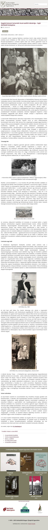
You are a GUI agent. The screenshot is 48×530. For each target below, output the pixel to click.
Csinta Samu (5, 31)
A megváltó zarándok (10, 442)
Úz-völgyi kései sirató (10, 440)
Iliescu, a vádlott (9, 438)
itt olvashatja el (17, 426)
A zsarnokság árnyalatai (11, 435)
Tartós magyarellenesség (12, 437)
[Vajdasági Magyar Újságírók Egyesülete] (25, 508)
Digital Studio (31, 523)
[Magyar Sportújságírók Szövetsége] (40, 508)
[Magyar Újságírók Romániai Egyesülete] (8, 509)
